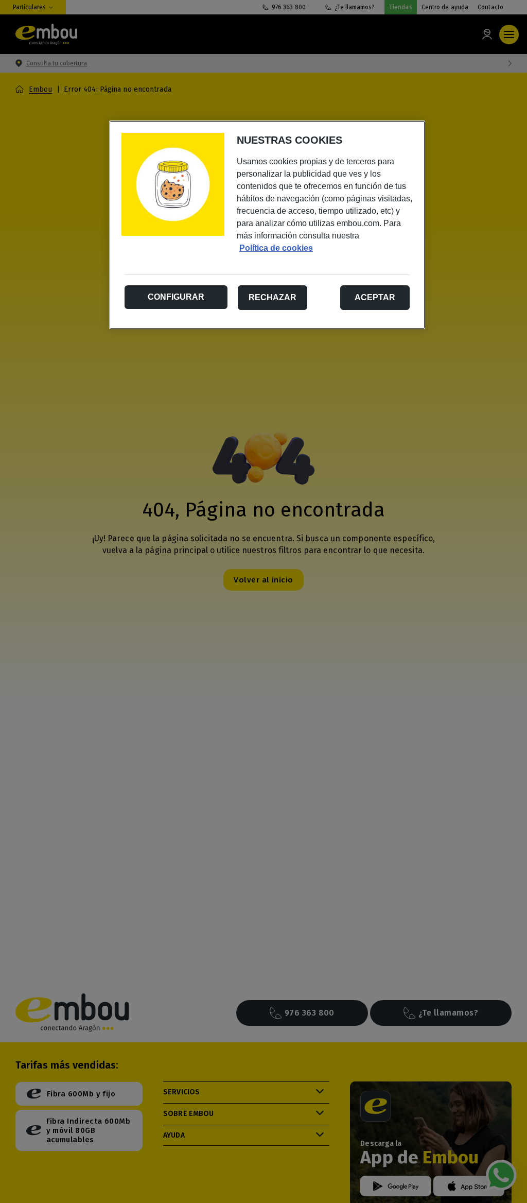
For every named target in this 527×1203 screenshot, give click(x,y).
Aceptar (375, 297)
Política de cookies (276, 248)
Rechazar (272, 297)
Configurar (176, 297)
